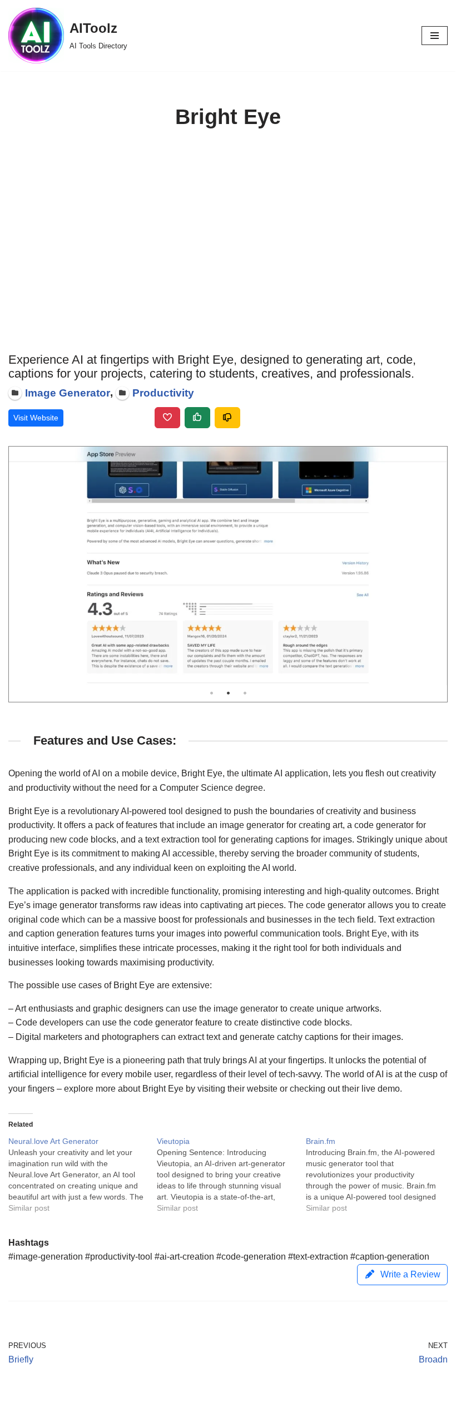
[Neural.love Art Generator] (82, 1174)
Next (436, 565)
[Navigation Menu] (435, 35)
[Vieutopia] (231, 1174)
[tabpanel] (228, 566)
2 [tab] (228, 693)
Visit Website (35, 417)
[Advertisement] (228, 241)
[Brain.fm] (380, 1174)
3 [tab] (244, 693)
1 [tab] (211, 693)
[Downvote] (227, 417)
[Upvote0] (197, 417)
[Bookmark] (167, 417)
